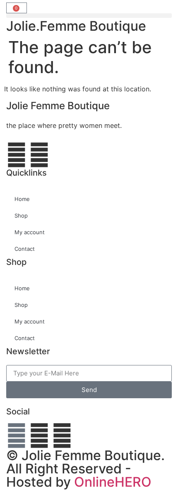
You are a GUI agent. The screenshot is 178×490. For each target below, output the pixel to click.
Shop (21, 215)
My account (29, 232)
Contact (24, 248)
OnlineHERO (113, 482)
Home (22, 199)
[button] (89, 15)
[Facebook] (16, 435)
